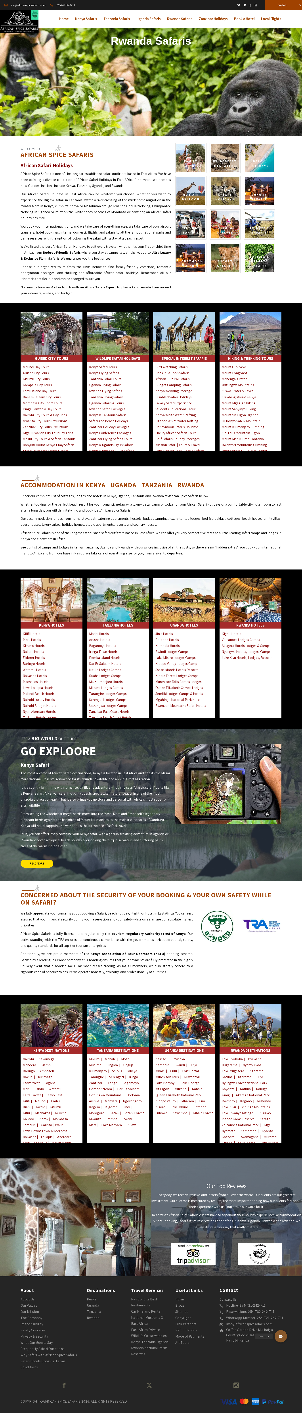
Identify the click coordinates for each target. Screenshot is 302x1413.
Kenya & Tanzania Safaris (107, 415)
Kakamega (46, 1059)
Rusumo (264, 1113)
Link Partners (185, 1324)
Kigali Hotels (231, 633)
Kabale (197, 1089)
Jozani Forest (134, 1113)
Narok (43, 1119)
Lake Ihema (246, 1143)
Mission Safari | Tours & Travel (177, 445)
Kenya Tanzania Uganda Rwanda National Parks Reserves (150, 1348)
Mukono (180, 1089)
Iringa (133, 1077)
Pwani (127, 1119)
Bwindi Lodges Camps (172, 651)
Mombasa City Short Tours (42, 403)
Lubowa (161, 1113)
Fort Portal (190, 1071)
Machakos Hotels (35, 681)
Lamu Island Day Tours (40, 391)
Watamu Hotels (34, 669)
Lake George (190, 1083)
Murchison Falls (167, 1077)
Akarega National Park (253, 1095)
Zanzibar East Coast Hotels (109, 711)
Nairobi (28, 1059)
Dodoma (133, 1095)
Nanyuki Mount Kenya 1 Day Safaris (48, 445)
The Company (31, 1317)
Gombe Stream (100, 1089)
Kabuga (262, 1089)
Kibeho (227, 1143)
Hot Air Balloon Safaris (172, 373)
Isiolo (40, 1089)
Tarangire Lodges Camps (108, 693)
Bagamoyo (130, 1083)
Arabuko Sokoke (35, 1143)
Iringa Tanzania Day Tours (42, 409)
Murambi (270, 1137)
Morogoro (96, 1113)
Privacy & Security (34, 1336)
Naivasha (29, 1137)
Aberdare (64, 1137)
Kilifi (26, 1101)
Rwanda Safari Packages (107, 409)
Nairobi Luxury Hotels (39, 699)
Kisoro (160, 1107)
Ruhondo (264, 1101)
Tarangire (96, 1077)
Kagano (246, 1101)
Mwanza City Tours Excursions (45, 421)
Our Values (29, 1305)
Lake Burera (269, 1143)
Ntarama (244, 1077)
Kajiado (28, 1119)
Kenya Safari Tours (103, 367)
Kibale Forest (203, 1113)
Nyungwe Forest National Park (244, 1083)
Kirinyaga (45, 1077)
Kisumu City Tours (36, 379)
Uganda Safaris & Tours (106, 403)
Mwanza (95, 1119)
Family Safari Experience (173, 403)
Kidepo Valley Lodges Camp (176, 663)
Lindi (126, 1107)
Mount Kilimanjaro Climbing (243, 427)
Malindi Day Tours (36, 367)
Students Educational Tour (175, 409)
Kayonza (228, 1089)
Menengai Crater (234, 379)
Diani (27, 1107)
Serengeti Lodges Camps (107, 699)
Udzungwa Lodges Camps (108, 705)
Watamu (55, 1089)
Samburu (29, 1125)
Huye (260, 1077)
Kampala (162, 1065)
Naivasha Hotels (35, 675)
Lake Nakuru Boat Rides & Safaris (180, 451)
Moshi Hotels (99, 633)
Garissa (46, 1125)
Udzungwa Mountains (238, 385)
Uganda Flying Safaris (105, 385)
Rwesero (228, 1101)
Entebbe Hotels (167, 639)
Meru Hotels (32, 639)
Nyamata (228, 1131)
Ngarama (256, 1071)
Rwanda (93, 1317)
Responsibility (32, 1324)
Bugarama (229, 1065)
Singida (112, 1065)
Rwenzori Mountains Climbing (244, 445)
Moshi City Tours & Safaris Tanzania (49, 439)
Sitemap (181, 1311)
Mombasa (60, 1119)
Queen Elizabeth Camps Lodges (179, 687)
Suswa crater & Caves (237, 391)
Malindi (40, 1101)
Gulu (173, 1071)
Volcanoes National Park (240, 1125)
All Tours (182, 1342)
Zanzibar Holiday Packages (109, 427)
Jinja (193, 1065)
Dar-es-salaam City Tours (42, 397)
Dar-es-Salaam (128, 1089)
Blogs (180, 1305)
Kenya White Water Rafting (175, 415)
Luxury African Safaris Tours (176, 433)
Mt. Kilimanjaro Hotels (106, 681)
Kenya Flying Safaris (104, 373)
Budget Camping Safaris (173, 385)
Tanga (112, 1083)
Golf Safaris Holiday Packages (177, 439)
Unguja (128, 1065)
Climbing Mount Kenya (239, 397)
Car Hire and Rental (146, 1311)
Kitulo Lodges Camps (105, 669)
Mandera (29, 1065)
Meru (26, 1089)
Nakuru (28, 1077)
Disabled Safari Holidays (173, 397)
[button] (281, 1336)
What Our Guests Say (37, 1342)
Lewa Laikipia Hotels (38, 687)
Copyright (183, 1317)
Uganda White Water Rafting (176, 421)
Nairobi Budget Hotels (39, 705)
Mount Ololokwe (234, 367)
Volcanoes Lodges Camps (241, 639)
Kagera (94, 1107)
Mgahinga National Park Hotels (178, 699)
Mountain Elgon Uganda (240, 415)
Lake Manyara (111, 1125)
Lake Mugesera (233, 1071)
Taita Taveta (32, 1095)
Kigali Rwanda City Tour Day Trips (48, 433)
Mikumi (94, 1059)
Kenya (92, 1299)
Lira (202, 1101)
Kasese (160, 1059)
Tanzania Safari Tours (105, 379)
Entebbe (199, 1107)
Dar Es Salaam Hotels (105, 663)
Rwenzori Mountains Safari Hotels (180, 705)
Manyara (111, 1101)
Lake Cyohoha (232, 1059)
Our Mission (30, 1311)
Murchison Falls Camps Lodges (178, 681)
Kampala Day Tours (37, 385)
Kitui (26, 1113)
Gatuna (227, 1077)
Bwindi (179, 1065)
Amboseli (47, 1071)
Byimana (254, 1059)
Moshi (125, 1059)
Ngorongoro (132, 1101)
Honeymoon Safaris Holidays (177, 427)
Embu (55, 1101)
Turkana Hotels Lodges (40, 717)
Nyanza (267, 1131)
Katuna (245, 1089)
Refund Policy (186, 1330)
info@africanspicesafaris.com (249, 1324)
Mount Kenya (61, 1143)
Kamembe (248, 1131)
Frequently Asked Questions (42, 1348)
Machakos (42, 1113)
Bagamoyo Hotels (102, 645)
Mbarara (187, 1101)
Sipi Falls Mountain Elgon (241, 433)
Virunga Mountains (256, 1107)
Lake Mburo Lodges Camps (175, 657)
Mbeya (132, 1071)
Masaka (179, 1059)
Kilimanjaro (98, 1071)
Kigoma (111, 1107)
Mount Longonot (234, 373)
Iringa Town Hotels (103, 651)
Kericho (61, 1113)
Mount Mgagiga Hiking (239, 403)
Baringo (29, 1071)
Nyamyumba (252, 1065)
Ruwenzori (192, 1077)
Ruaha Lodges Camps (105, 675)
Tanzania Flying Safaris (106, 397)
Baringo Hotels (34, 663)
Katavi (115, 1113)
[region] (151, 80)
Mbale (160, 1071)
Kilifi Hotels (31, 633)
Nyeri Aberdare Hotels (39, 711)
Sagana (49, 1083)
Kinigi (226, 1095)
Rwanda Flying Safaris (105, 391)
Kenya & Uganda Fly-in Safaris (111, 445)
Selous (117, 1071)
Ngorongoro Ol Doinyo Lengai (244, 451)
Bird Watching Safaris (171, 367)
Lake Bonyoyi (165, 1083)
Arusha (94, 1101)
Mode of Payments (189, 1336)
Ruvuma (95, 1065)
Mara (93, 1125)
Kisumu (55, 1107)
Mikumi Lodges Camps (106, 687)
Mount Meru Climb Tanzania (243, 439)
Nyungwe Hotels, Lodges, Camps (246, 651)
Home (180, 1299)
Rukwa (131, 1125)
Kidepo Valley (165, 1101)
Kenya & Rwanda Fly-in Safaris (111, 451)
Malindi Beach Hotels (39, 693)
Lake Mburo (179, 1107)
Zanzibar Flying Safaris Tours (110, 439)
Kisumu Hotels (34, 645)
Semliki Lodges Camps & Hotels (179, 693)
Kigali (268, 1125)
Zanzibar (95, 1083)
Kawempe (179, 1113)
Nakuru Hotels (33, 651)
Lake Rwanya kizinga (237, 1113)
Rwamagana (249, 1137)
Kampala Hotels (167, 645)
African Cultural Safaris (172, 379)
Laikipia (47, 1137)
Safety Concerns (33, 1330)
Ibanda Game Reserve (238, 1119)
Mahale (110, 1059)
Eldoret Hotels (34, 657)
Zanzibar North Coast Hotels (110, 717)
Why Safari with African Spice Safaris (49, 1355)
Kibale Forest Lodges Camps (176, 675)
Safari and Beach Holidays (108, 421)
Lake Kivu (229, 1107)
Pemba (112, 1119)
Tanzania (94, 1311)
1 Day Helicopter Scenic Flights (46, 451)
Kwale (40, 1107)
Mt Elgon (162, 1089)
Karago (265, 1119)
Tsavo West (31, 1083)
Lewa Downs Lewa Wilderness (45, 1131)
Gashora (228, 1137)
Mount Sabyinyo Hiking (239, 409)
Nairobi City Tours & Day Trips (45, 415)
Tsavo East (54, 1095)
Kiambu (46, 1065)
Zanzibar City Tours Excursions (46, 427)
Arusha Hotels (99, 639)
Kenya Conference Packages (110, 433)
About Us (28, 1299)
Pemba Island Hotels (104, 657)
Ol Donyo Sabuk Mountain (241, 421)
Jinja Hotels (164, 633)
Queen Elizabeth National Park (178, 1095)
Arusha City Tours (36, 373)
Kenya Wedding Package (173, 391)
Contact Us (228, 1299)
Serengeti (116, 1077)
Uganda (93, 1305)
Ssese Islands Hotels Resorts (176, 669)
